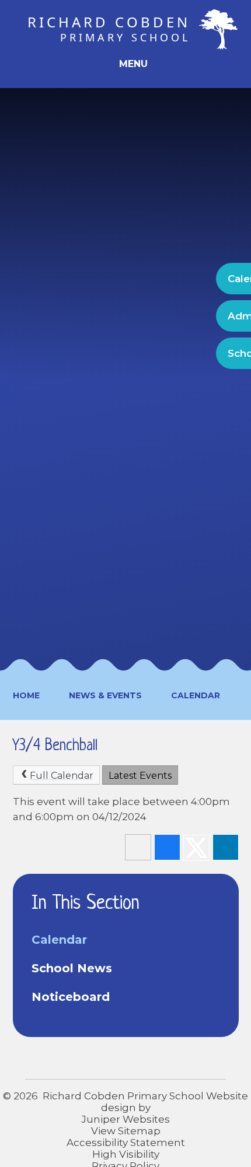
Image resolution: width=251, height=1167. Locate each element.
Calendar (195, 695)
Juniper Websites (125, 1119)
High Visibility (125, 1154)
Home (26, 695)
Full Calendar (61, 775)
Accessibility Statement (126, 1142)
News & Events (105, 695)
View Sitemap (126, 1131)
